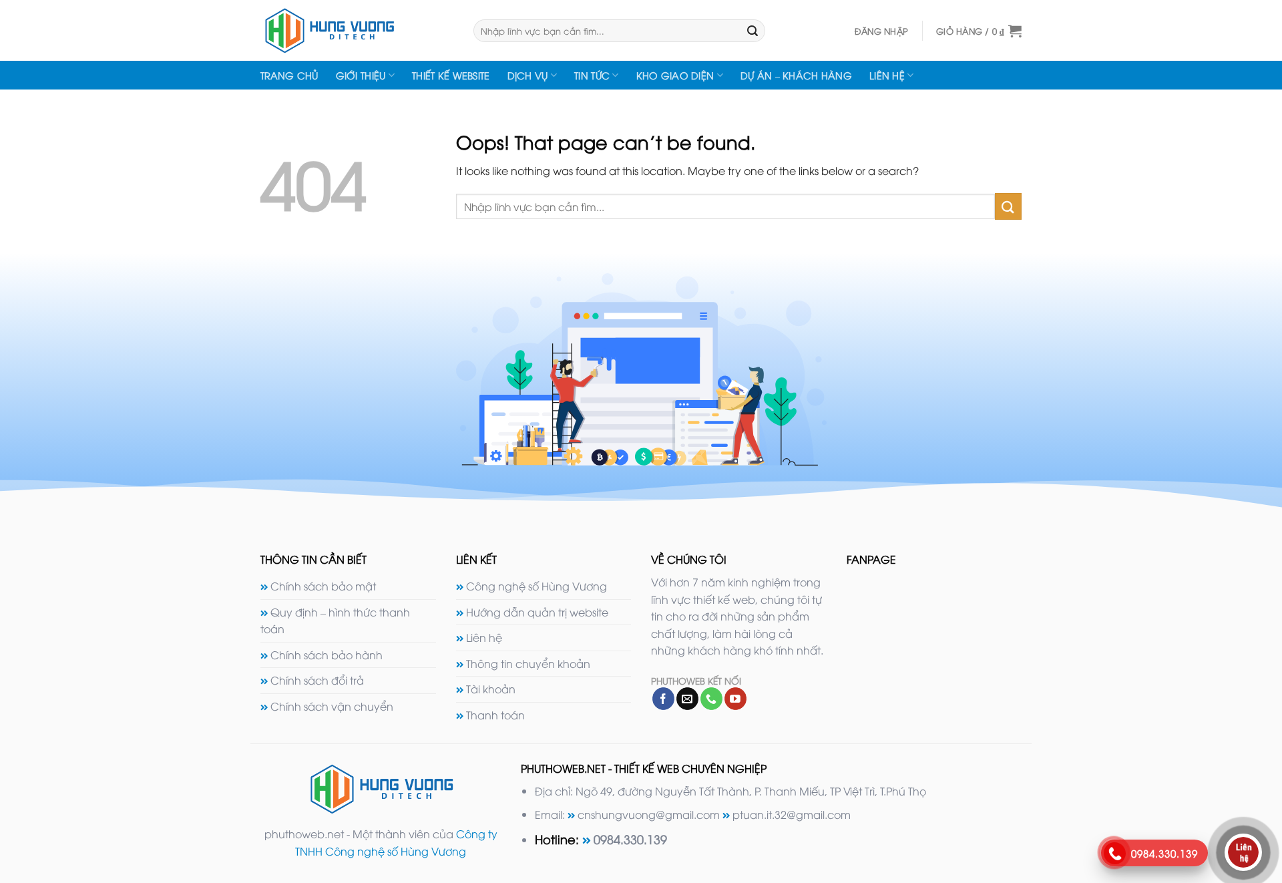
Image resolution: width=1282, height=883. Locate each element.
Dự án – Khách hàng (796, 75)
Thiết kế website (451, 75)
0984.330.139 (630, 838)
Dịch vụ (527, 75)
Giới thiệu (361, 75)
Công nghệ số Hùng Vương (536, 585)
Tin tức (592, 75)
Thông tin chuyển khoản (528, 663)
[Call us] (711, 698)
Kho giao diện (675, 75)
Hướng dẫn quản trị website (537, 611)
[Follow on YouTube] (735, 698)
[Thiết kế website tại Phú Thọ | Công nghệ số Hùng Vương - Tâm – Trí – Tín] (356, 30)
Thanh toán (495, 714)
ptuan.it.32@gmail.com (791, 814)
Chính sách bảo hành (326, 654)
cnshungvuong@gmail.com (649, 814)
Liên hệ (887, 75)
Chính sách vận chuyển (331, 706)
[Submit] (752, 30)
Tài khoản (490, 688)
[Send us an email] (687, 698)
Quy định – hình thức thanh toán (335, 620)
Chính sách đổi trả (317, 680)
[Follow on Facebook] (663, 698)
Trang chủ (289, 75)
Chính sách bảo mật (323, 585)
